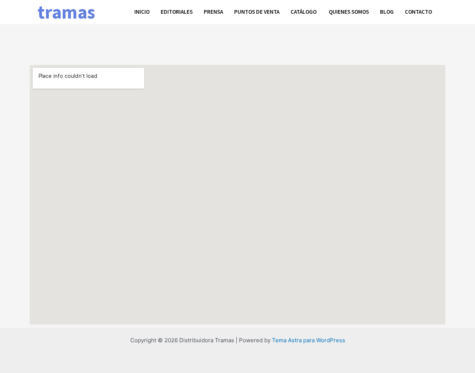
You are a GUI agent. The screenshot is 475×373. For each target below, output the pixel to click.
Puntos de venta (256, 11)
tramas (66, 12)
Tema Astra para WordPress (308, 340)
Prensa (213, 11)
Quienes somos (349, 11)
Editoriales (177, 11)
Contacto (418, 11)
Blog (387, 11)
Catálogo (304, 11)
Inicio (142, 11)
